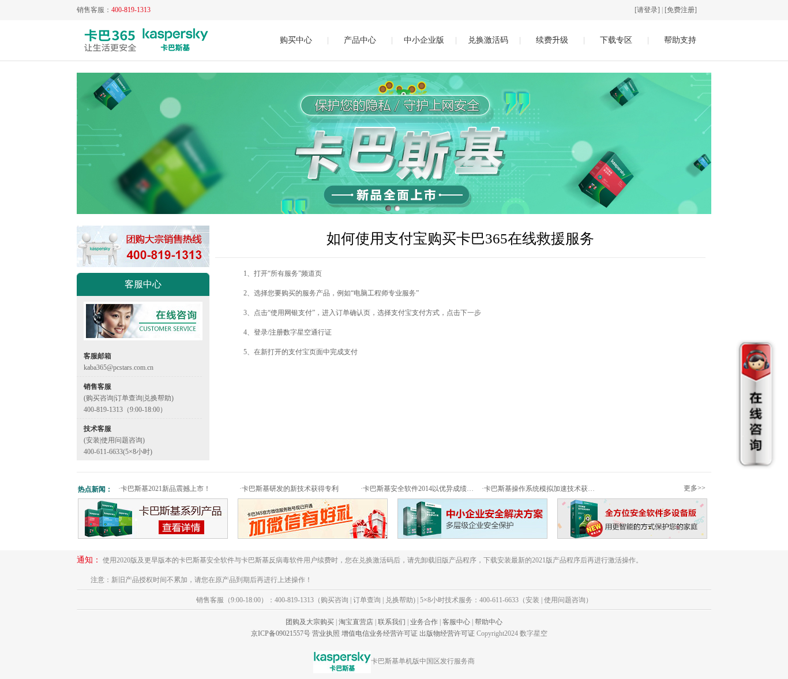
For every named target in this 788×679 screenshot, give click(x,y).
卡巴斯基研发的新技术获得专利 (289, 489)
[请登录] (647, 10)
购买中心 (296, 40)
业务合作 (424, 622)
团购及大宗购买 (310, 622)
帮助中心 (488, 622)
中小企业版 (424, 40)
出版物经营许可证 (447, 633)
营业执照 (326, 633)
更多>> (695, 488)
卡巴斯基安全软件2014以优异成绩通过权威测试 (420, 489)
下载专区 (616, 40)
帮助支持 (680, 40)
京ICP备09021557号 (280, 633)
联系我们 (392, 622)
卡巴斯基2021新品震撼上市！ (164, 489)
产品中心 (360, 40)
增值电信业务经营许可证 (380, 633)
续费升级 (552, 40)
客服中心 (456, 622)
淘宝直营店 (356, 622)
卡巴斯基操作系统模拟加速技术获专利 (541, 489)
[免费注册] (681, 10)
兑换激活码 (488, 40)
